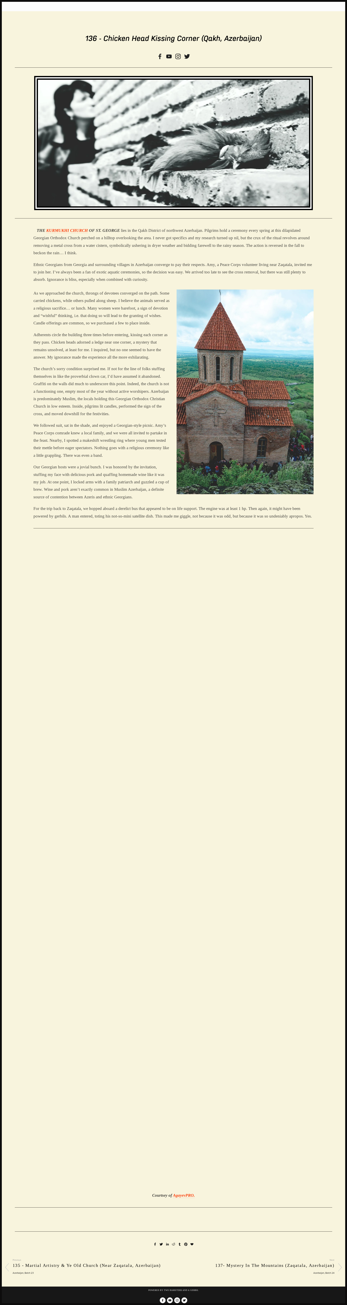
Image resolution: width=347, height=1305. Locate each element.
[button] (68, 578)
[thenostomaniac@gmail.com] (169, 56)
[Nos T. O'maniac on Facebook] (160, 56)
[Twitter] (187, 56)
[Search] (35, 6)
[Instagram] (178, 56)
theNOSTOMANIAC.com (173, 19)
